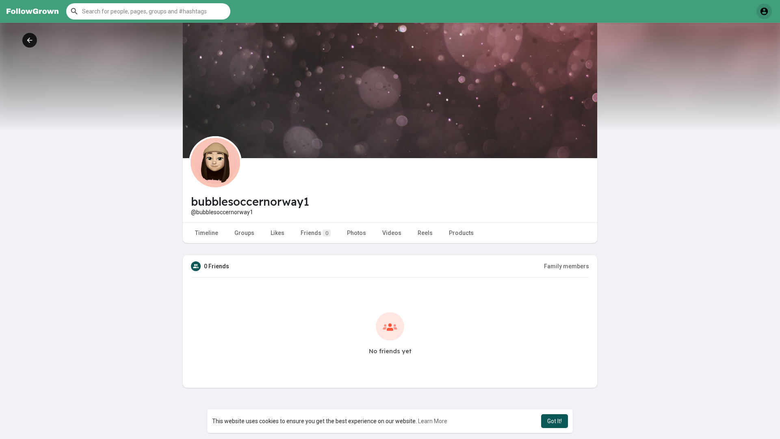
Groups (244, 233)
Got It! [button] (554, 421)
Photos (356, 233)
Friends (314, 233)
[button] (148, 11)
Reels (425, 233)
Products (461, 233)
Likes (277, 233)
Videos (391, 233)
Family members (566, 266)
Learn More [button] (432, 421)
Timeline (206, 233)
